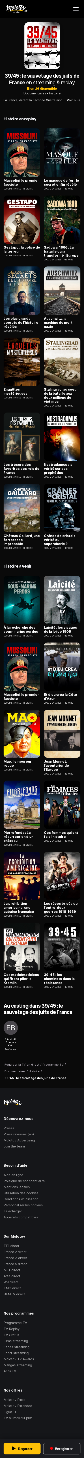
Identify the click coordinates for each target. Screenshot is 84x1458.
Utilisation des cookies (21, 1193)
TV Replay (11, 1329)
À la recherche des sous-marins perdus (21, 630)
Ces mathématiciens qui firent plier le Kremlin (21, 979)
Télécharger (13, 1211)
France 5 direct (15, 1264)
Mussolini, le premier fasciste (21, 183)
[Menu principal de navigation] (76, 9)
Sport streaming (16, 1353)
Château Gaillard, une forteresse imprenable (22, 540)
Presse (9, 1128)
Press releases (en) (19, 1134)
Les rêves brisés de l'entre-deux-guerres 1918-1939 (61, 908)
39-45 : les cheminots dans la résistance (59, 979)
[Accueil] (16, 8)
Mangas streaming (18, 1365)
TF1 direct (11, 1246)
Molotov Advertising (19, 1140)
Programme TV (15, 1323)
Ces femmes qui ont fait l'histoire (61, 835)
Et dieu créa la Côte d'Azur (60, 697)
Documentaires (35, 93)
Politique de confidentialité (24, 1181)
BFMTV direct (14, 1294)
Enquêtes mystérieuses (16, 391)
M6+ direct (12, 1270)
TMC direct (12, 1288)
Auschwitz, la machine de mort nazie (58, 323)
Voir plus (73, 100)
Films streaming (16, 1341)
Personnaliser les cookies (23, 1205)
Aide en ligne (13, 1175)
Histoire (55, 93)
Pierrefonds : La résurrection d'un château (18, 837)
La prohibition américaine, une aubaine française (19, 908)
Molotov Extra (14, 1400)
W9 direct (11, 1282)
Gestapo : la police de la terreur (22, 249)
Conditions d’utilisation (21, 1199)
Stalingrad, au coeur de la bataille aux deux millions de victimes (61, 395)
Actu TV (10, 1371)
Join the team (14, 1146)
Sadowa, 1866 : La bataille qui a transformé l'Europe (61, 251)
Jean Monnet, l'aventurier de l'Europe (56, 766)
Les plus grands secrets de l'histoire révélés (21, 323)
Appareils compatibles (21, 1217)
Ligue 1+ (10, 1412)
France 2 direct (15, 1252)
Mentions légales (17, 1187)
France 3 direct (15, 1258)
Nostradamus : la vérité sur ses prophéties (58, 469)
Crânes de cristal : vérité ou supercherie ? (59, 540)
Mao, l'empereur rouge (18, 764)
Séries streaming (17, 1347)
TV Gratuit (11, 1335)
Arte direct (12, 1276)
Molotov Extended (18, 1406)
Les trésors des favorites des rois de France (21, 469)
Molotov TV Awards (19, 1359)
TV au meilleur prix (18, 1418)
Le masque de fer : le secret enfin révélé (61, 183)
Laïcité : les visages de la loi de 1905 (60, 630)
